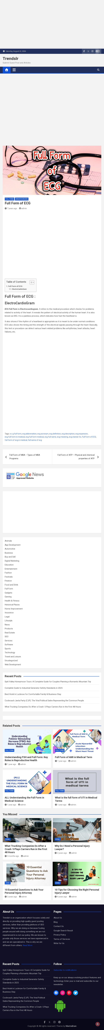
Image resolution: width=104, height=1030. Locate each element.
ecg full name (50, 437)
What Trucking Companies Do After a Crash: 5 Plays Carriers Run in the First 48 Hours (43, 707)
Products (9, 628)
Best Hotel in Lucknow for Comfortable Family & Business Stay (33, 694)
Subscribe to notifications (65, 970)
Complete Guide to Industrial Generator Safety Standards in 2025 (33, 688)
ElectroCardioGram (19, 289)
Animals (8, 541)
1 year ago (11, 764)
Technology (10, 652)
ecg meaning (62, 437)
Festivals (9, 577)
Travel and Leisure (13, 656)
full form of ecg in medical (16, 440)
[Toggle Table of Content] (30, 282)
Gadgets (8, 593)
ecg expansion (81, 434)
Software (9, 644)
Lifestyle (8, 620)
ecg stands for (75, 437)
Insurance (9, 612)
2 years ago (62, 853)
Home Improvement (14, 609)
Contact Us (59, 926)
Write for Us (59, 943)
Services (8, 640)
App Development (12, 545)
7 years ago (12, 208)
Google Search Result (63, 930)
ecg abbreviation (29, 434)
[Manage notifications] (97, 1024)
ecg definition (55, 434)
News (7, 624)
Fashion (8, 573)
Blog (56, 922)
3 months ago (13, 856)
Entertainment (11, 569)
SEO (6, 636)
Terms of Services (62, 939)
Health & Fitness (12, 601)
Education (9, 565)
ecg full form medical (35, 437)
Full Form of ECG (89, 437)
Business (9, 553)
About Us (58, 918)
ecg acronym (42, 434)
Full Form (9, 199)
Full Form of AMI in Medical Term (73, 757)
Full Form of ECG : (15, 286)
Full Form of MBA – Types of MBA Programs (24, 457)
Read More (27, 945)
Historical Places (12, 604)
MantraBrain (71, 1026)
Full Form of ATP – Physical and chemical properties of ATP (76, 457)
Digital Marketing (12, 561)
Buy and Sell (10, 557)
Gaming (8, 596)
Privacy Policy (60, 935)
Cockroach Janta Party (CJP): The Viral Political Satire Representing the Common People (44, 700)
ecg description (68, 434)
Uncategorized (22, 199)
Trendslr (10, 58)
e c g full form (16, 434)
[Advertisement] (52, 112)
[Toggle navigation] (14, 70)
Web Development (13, 664)
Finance (8, 581)
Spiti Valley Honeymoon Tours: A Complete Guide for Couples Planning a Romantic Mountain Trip (48, 681)
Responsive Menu (98, 51)
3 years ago (12, 897)
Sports (8, 648)
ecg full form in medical (15, 437)
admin (24, 208)
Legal (7, 616)
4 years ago (62, 897)
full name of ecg (35, 440)
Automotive (10, 549)
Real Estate (10, 632)
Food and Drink (11, 585)
